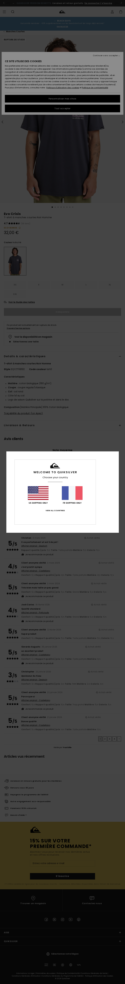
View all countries (55, 510)
